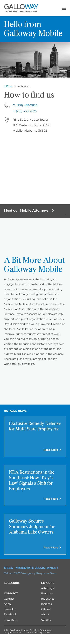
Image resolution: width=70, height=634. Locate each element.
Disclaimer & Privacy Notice (35, 632)
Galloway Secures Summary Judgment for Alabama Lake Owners (32, 527)
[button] (64, 8)
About (45, 614)
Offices (45, 609)
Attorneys (47, 588)
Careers (46, 619)
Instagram (10, 619)
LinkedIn (9, 609)
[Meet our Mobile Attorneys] (51, 210)
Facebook (10, 614)
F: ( (25, 111)
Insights (46, 603)
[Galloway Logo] (21, 8)
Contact (9, 598)
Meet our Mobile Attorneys (26, 210)
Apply (7, 603)
